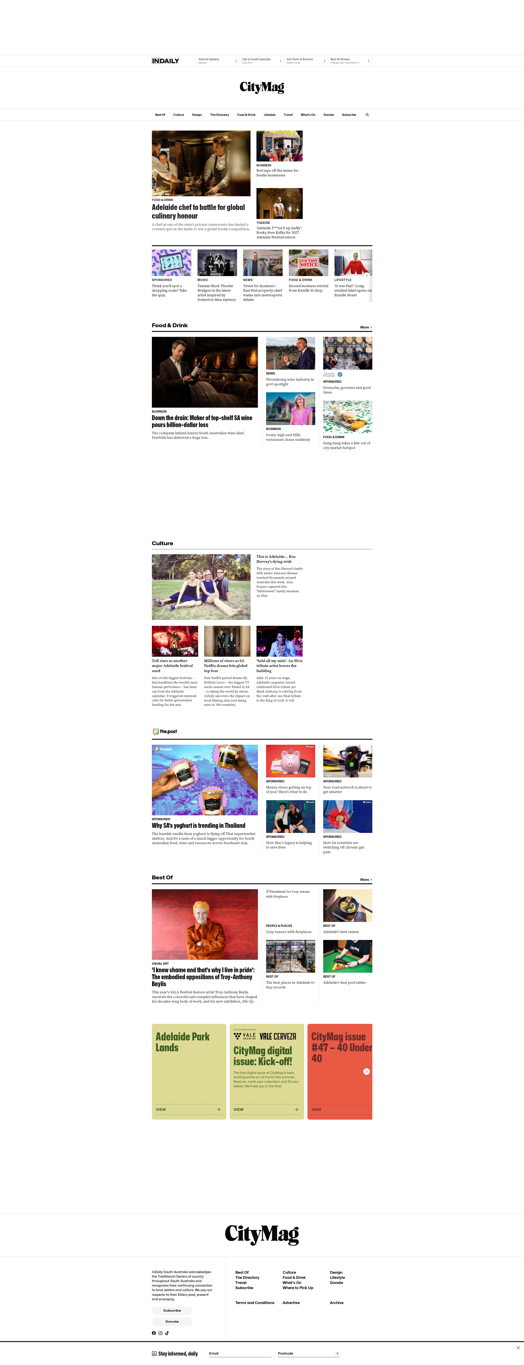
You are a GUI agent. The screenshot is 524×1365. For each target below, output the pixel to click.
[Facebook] (154, 1333)
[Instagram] (160, 1333)
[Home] (174, 61)
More (364, 327)
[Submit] (336, 1353)
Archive (336, 1303)
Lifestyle (270, 114)
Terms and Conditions (254, 1303)
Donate (329, 114)
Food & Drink (246, 114)
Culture (178, 114)
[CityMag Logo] (262, 88)
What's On (308, 114)
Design (197, 114)
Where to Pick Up (298, 1288)
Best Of (160, 114)
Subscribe (349, 114)
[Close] (518, 1348)
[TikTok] (167, 1333)
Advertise (291, 1303)
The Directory (219, 114)
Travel (288, 114)
